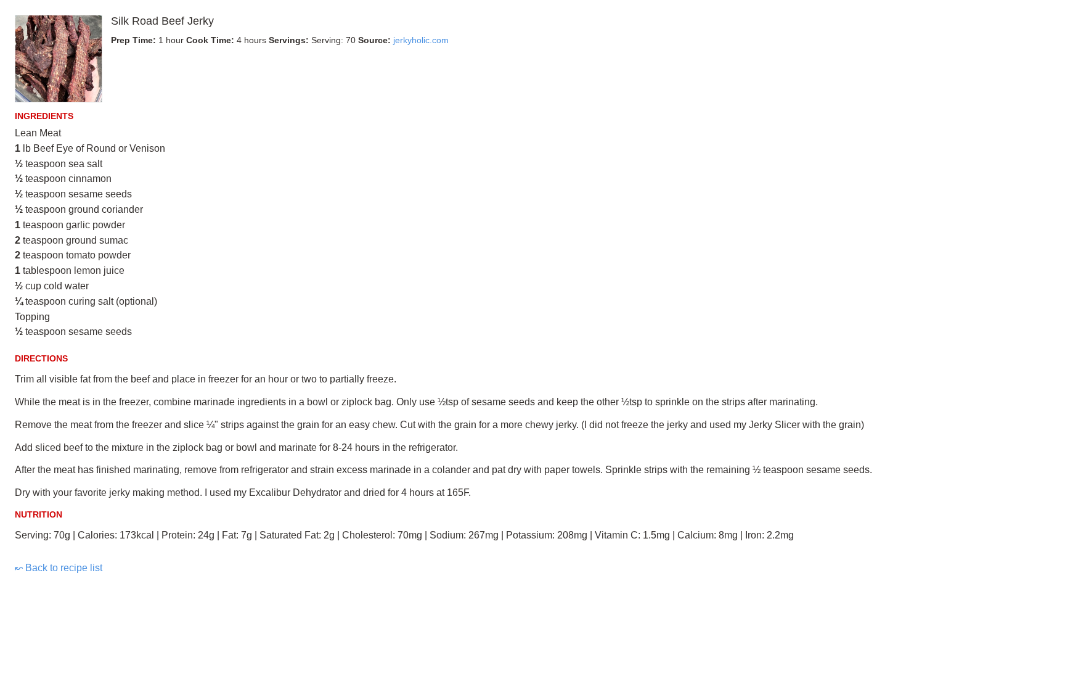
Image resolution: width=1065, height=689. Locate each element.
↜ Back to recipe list (58, 568)
